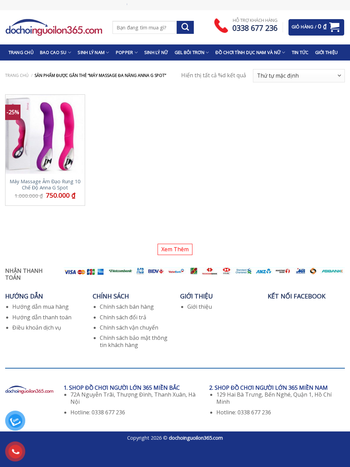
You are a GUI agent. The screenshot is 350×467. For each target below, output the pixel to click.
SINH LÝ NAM (91, 52)
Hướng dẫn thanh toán (41, 317)
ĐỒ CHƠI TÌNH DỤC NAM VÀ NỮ (248, 52)
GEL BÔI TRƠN (189, 52)
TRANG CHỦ (21, 52)
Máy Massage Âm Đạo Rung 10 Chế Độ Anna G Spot (45, 184)
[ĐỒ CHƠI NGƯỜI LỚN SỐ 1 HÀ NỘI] (53, 27)
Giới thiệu (199, 306)
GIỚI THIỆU (326, 52)
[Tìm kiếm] (185, 27)
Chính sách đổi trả (123, 317)
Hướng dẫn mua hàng (40, 306)
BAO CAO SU (53, 52)
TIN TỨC (300, 52)
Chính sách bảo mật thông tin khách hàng (133, 341)
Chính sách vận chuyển (129, 327)
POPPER (124, 52)
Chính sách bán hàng (127, 306)
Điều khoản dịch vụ (36, 327)
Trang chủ (17, 75)
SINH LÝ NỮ (156, 52)
